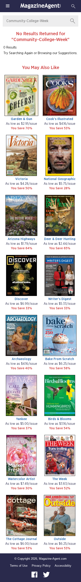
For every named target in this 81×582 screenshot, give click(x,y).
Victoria (21, 179)
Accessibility (63, 565)
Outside (60, 539)
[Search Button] (72, 21)
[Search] (73, 6)
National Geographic (60, 179)
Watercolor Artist (21, 479)
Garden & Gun (21, 119)
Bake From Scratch (59, 359)
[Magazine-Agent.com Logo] (40, 6)
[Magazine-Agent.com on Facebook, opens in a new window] (35, 574)
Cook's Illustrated (59, 119)
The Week (59, 479)
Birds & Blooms (59, 419)
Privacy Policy (41, 565)
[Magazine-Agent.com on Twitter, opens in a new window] (46, 574)
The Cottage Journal (21, 539)
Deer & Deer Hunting (59, 239)
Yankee (21, 419)
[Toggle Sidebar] (7, 6)
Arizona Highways (21, 239)
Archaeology (21, 359)
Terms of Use (18, 565)
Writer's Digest (59, 299)
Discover (21, 299)
